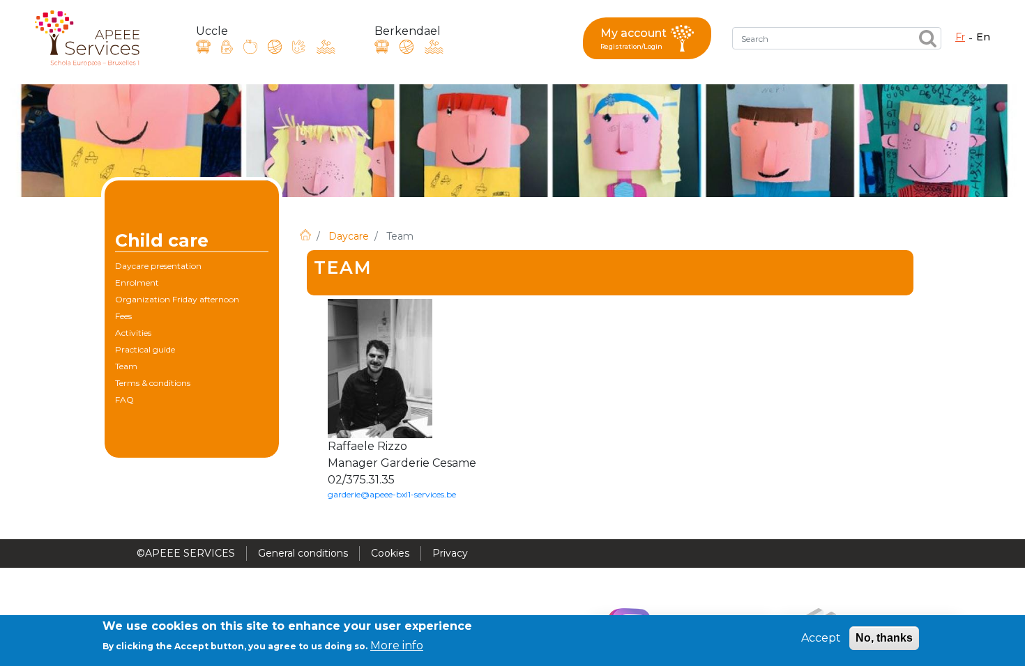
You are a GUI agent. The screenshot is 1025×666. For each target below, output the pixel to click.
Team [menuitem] (126, 366)
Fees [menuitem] (123, 316)
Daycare (348, 236)
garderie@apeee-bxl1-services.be (392, 494)
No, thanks (884, 638)
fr (960, 37)
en (983, 37)
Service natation (326, 47)
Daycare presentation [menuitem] (158, 266)
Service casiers (227, 47)
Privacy (450, 553)
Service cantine (250, 47)
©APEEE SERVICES (186, 553)
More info (396, 645)
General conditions (303, 553)
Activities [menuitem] (133, 332)
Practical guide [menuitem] (145, 349)
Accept (821, 637)
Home (305, 234)
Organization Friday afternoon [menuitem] (177, 299)
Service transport (203, 47)
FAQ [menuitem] (124, 399)
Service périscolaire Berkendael (406, 47)
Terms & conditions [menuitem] (152, 383)
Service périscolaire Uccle (275, 47)
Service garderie (298, 47)
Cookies (390, 553)
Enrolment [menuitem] (137, 282)
